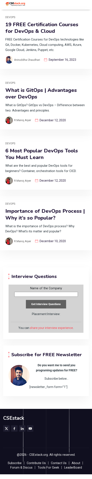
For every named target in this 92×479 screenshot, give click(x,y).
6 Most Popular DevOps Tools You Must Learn (41, 154)
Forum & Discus (21, 467)
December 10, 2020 (53, 241)
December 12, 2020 (53, 120)
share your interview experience (51, 328)
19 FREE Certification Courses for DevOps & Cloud (41, 28)
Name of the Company (46, 288)
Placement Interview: (46, 314)
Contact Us (59, 463)
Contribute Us (36, 463)
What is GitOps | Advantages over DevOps (41, 93)
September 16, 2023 (62, 59)
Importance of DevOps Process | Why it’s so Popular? (45, 214)
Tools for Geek (48, 467)
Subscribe (15, 463)
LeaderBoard (73, 467)
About (76, 463)
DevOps (10, 17)
